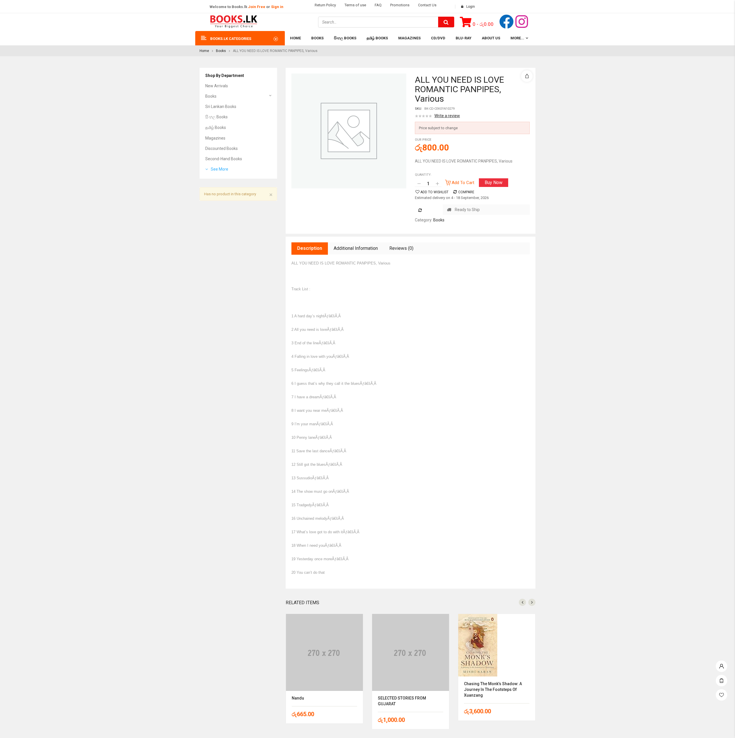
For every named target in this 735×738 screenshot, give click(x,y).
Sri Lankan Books (220, 106)
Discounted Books (221, 148)
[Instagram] (521, 21)
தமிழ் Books (215, 127)
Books (221, 51)
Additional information (356, 248)
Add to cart (463, 182)
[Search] (446, 22)
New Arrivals (216, 86)
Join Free (256, 7)
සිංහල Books (216, 117)
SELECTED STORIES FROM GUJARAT (402, 701)
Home (204, 51)
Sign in (277, 7)
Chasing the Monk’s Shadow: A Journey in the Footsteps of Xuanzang (493, 689)
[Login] (721, 664)
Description (309, 248)
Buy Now (493, 182)
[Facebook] (506, 21)
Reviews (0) (401, 248)
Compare (466, 192)
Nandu (298, 698)
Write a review (447, 115)
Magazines (215, 138)
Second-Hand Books (223, 159)
